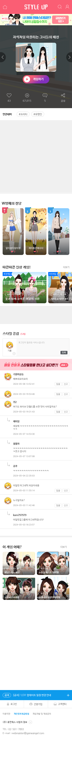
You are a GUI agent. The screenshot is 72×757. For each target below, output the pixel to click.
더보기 (66, 267)
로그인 (13, 704)
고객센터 (62, 704)
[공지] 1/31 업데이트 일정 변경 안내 (28, 695)
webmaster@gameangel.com (28, 733)
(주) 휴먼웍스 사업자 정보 (15, 722)
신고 (66, 384)
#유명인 (38, 114)
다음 (69, 57)
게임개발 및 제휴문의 (42, 714)
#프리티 (23, 114)
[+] (68, 695)
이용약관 (6, 714)
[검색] (60, 7)
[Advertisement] (36, 156)
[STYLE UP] (36, 7)
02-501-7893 (16, 729)
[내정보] (68, 7)
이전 (3, 57)
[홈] (4, 7)
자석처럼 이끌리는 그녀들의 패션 (36, 37)
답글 (58, 384)
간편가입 (38, 704)
